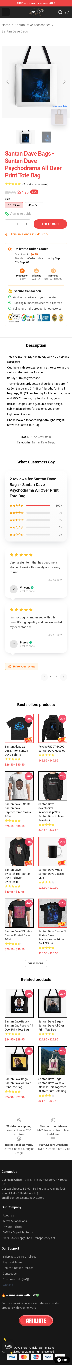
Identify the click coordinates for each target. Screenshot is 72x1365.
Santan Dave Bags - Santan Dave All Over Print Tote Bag (51, 1025)
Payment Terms (12, 1262)
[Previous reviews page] (44, 677)
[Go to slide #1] (25, 137)
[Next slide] (64, 82)
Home (6, 25)
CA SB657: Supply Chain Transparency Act (29, 1238)
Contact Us (10, 1273)
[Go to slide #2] (46, 137)
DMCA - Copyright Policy (18, 1232)
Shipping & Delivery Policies (19, 1256)
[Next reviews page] (63, 677)
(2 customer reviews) (35, 184)
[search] (60, 12)
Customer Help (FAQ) (16, 1279)
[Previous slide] (8, 82)
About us (8, 1215)
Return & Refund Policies (18, 1268)
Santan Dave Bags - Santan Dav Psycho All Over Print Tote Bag (19, 1025)
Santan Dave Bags (15, 31)
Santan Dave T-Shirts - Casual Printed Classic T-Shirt (18, 935)
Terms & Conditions (15, 1221)
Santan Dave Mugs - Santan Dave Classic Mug (51, 873)
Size (7, 198)
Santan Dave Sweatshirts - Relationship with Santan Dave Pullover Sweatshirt (51, 812)
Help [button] (64, 1360)
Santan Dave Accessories (32, 25)
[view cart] (66, 12)
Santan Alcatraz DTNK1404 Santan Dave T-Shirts (16, 750)
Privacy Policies (12, 1226)
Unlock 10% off (8, 1347)
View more (36, 963)
